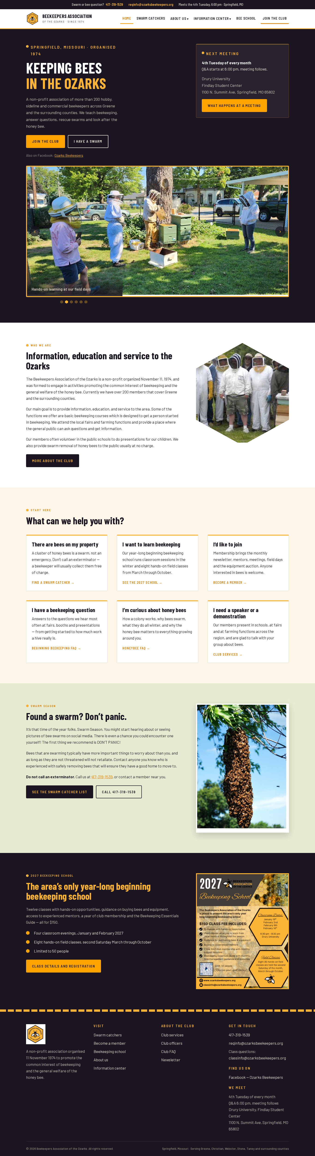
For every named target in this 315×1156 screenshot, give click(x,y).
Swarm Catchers (151, 18)
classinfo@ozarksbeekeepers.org (257, 1058)
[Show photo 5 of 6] (81, 302)
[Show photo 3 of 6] (71, 302)
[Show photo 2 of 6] (66, 302)
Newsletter (170, 1059)
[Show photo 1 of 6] (61, 302)
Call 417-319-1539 (119, 792)
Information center (110, 1068)
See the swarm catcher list (59, 792)
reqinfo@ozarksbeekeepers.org (150, 4)
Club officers (171, 1043)
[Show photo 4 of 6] (76, 302)
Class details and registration (63, 966)
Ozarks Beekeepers (68, 155)
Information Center (211, 18)
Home (126, 18)
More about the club (52, 460)
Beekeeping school (110, 1051)
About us (101, 1059)
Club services (172, 1034)
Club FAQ (168, 1051)
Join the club (275, 18)
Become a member (110, 1043)
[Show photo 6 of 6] (85, 302)
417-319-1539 (114, 4)
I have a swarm (88, 141)
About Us (178, 18)
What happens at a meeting (234, 105)
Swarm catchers (108, 1034)
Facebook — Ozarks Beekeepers (256, 1077)
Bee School (246, 18)
